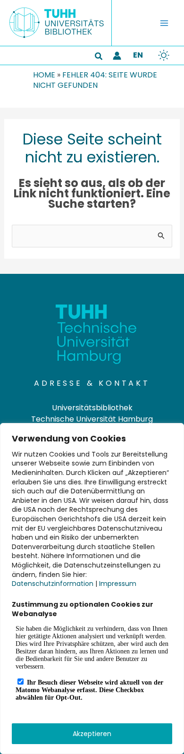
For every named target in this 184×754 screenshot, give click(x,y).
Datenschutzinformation (52, 583)
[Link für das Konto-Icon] (117, 55)
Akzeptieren (92, 733)
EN (138, 55)
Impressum (117, 583)
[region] (92, 588)
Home (44, 74)
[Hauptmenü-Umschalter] (164, 23)
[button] (99, 57)
